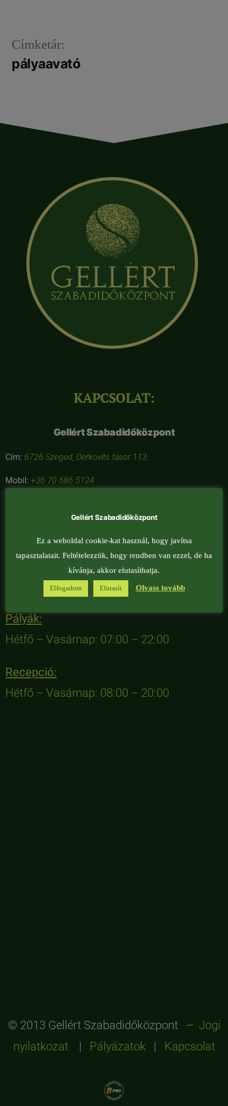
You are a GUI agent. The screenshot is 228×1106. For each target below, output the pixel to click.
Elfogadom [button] (66, 588)
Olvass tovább (160, 588)
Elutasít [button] (111, 588)
